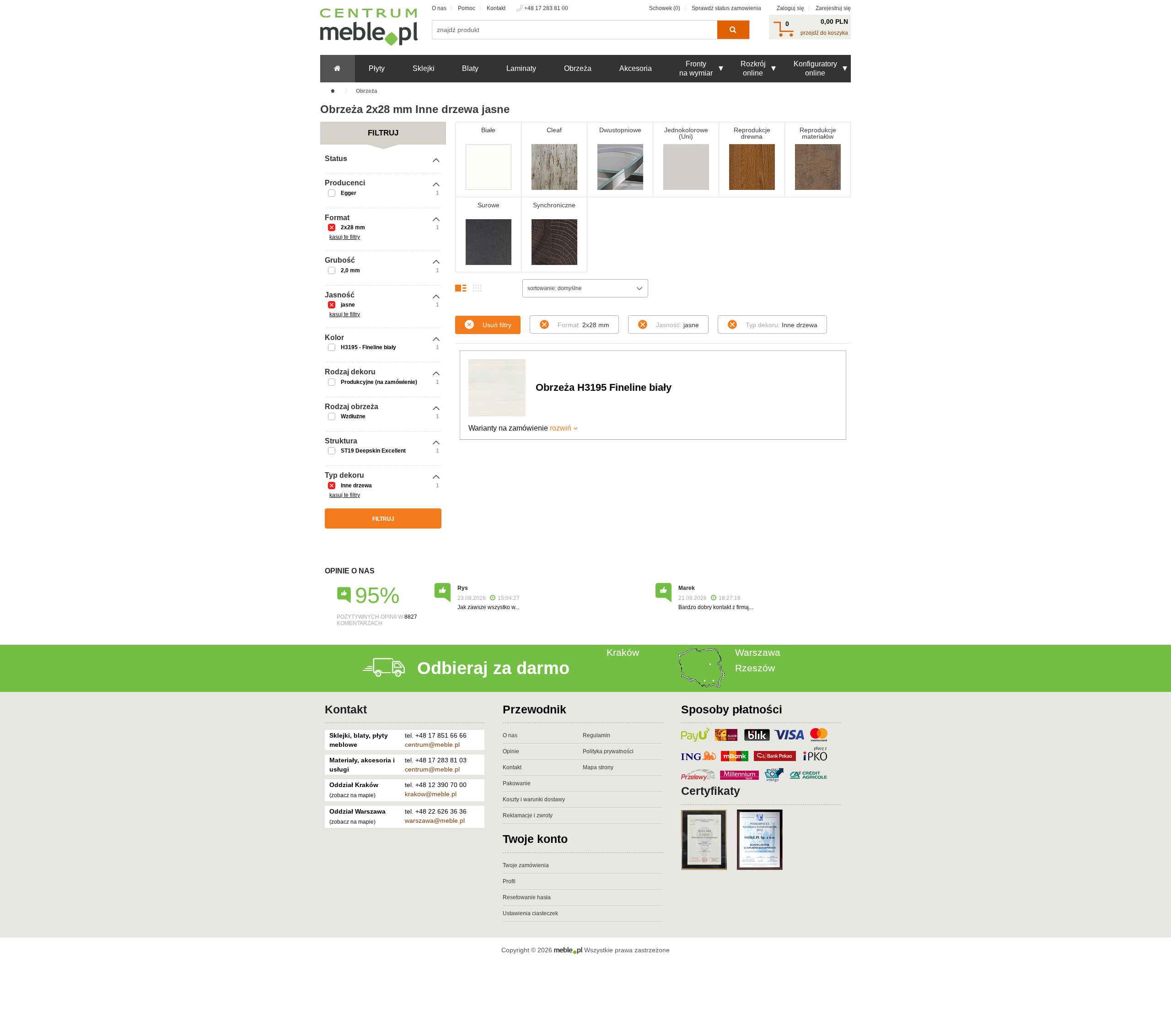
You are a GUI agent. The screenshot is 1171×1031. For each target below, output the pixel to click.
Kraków (623, 652)
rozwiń (560, 428)
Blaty (470, 68)
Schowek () (664, 8)
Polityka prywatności (608, 751)
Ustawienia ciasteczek (530, 913)
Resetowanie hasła (527, 897)
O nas (439, 8)
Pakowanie (517, 783)
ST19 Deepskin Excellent (373, 451)
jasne (348, 305)
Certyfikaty (710, 790)
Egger (348, 193)
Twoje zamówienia (526, 865)
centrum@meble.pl (432, 744)
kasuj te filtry (344, 237)
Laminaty (521, 68)
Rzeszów (755, 668)
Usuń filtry (497, 325)
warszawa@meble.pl (435, 820)
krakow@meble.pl (431, 794)
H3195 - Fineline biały (368, 347)
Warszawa (757, 652)
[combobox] (585, 288)
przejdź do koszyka (824, 33)
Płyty (377, 68)
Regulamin (596, 735)
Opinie (511, 751)
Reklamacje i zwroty (528, 815)
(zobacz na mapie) (352, 795)
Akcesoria (635, 68)
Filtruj (383, 519)
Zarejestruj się (833, 8)
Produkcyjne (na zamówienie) (379, 382)
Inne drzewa (356, 485)
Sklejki (424, 68)
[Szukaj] (733, 30)
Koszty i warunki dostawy (534, 799)
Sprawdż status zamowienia (726, 8)
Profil (509, 881)
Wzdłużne (353, 416)
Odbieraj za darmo (493, 668)
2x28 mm (353, 227)
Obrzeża (577, 68)
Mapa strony (598, 767)
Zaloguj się (790, 8)
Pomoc (466, 8)
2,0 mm (350, 270)
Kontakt (496, 8)
